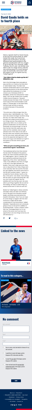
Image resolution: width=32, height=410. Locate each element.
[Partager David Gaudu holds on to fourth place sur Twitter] (11, 218)
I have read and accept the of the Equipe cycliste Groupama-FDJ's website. (15, 367)
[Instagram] (16, 405)
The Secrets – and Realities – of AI (11, 304)
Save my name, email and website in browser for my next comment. (17, 348)
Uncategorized (5, 9)
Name (4, 334)
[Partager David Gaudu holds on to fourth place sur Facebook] (5, 218)
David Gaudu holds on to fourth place (14, 19)
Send (16, 381)
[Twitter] (13, 405)
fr (18, 405)
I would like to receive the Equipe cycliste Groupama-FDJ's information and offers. (15, 354)
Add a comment (6, 324)
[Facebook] (11, 405)
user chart (13, 359)
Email (4, 341)
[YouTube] (14, 405)
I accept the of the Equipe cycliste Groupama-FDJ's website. (16, 360)
